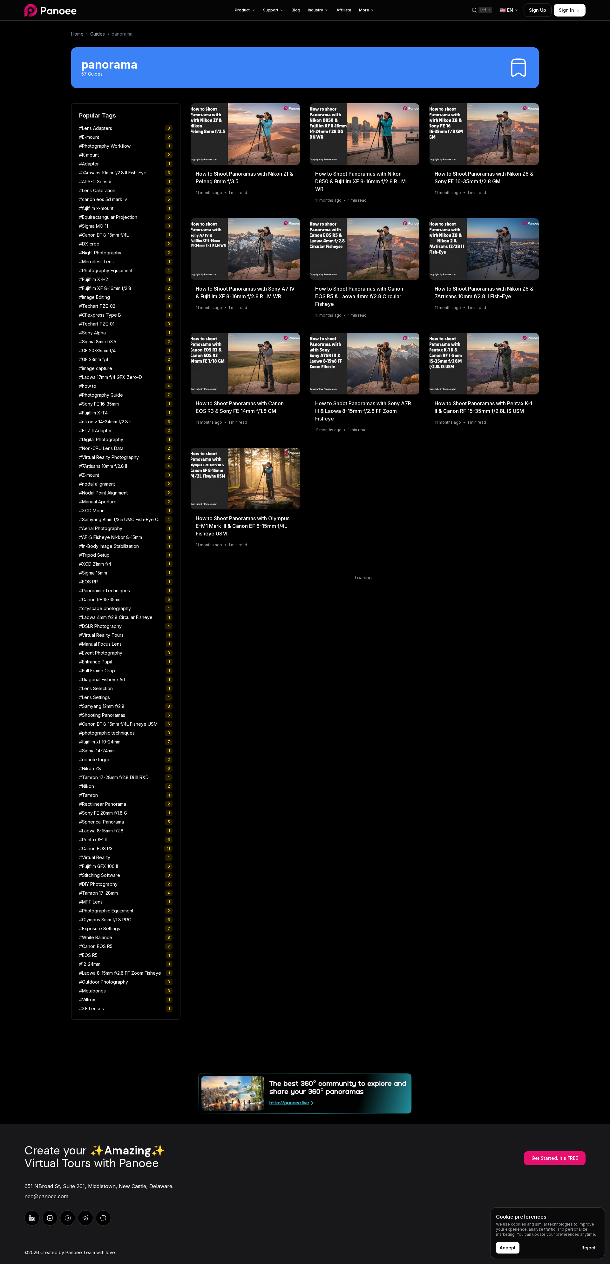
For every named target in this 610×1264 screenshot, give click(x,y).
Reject (588, 1247)
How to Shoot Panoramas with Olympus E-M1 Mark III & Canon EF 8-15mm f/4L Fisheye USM (242, 525)
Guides (97, 34)
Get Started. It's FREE (555, 1158)
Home (77, 34)
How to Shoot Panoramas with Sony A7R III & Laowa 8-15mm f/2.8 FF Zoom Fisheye (363, 411)
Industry (315, 10)
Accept (508, 1247)
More (364, 10)
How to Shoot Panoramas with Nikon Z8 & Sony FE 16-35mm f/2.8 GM (484, 178)
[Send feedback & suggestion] (103, 1218)
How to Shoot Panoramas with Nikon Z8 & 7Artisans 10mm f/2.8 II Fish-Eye (484, 292)
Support (270, 10)
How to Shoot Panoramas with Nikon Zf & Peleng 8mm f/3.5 (244, 178)
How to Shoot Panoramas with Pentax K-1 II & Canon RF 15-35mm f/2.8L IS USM (483, 407)
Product (242, 10)
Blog (296, 10)
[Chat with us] (85, 1218)
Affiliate (343, 10)
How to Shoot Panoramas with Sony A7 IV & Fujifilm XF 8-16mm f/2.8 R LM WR (245, 292)
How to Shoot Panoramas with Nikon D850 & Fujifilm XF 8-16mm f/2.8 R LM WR (360, 181)
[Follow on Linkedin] (32, 1218)
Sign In (566, 10)
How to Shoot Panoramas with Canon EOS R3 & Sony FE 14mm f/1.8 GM (240, 407)
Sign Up (537, 10)
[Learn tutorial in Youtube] (67, 1218)
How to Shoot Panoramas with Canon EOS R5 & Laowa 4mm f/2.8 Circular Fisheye (359, 296)
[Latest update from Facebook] (50, 1218)
